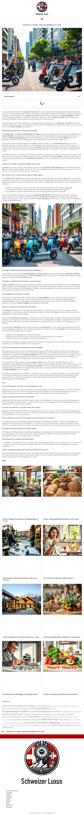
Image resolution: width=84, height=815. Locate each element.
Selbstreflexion (64, 720)
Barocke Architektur (66, 706)
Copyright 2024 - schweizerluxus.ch (42, 813)
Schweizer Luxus (12, 791)
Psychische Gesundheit (20, 720)
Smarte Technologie (75, 719)
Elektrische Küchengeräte (24, 708)
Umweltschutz (22, 725)
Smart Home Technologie (16, 723)
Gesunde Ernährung (40, 711)
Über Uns (9, 805)
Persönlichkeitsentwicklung (70, 717)
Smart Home (5, 723)
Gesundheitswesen (67, 711)
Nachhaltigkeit (33, 716)
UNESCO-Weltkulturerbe (33, 725)
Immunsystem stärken (13, 714)
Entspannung (52, 708)
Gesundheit (55, 711)
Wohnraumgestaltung (60, 725)
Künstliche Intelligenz (42, 714)
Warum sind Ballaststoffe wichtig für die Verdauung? (61, 637)
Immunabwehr (77, 711)
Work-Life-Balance (76, 725)
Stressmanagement (65, 723)
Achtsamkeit (7, 706)
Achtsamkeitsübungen (55, 706)
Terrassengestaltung (13, 725)
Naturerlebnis (45, 717)
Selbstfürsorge (49, 719)
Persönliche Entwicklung (56, 717)
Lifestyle (9, 797)
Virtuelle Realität (46, 725)
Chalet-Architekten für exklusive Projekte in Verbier (21, 637)
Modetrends (7, 717)
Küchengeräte (29, 714)
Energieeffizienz (41, 708)
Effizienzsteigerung (8, 708)
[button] (42, 19)
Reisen (8, 801)
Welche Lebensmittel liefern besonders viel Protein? (61, 519)
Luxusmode (55, 714)
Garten (8, 795)
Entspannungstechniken (15, 711)
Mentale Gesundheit (66, 714)
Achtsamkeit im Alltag (23, 706)
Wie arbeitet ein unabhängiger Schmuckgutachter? (20, 694)
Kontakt (9, 807)
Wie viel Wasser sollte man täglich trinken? (58, 578)
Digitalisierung (75, 706)
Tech (2, 731)
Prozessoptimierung (7, 719)
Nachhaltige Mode (19, 717)
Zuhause (9, 793)
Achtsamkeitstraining (42, 706)
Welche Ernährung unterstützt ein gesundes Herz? (60, 694)
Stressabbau (30, 723)
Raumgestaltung (35, 720)
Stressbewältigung (47, 722)
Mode (8, 799)
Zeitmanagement (8, 727)
